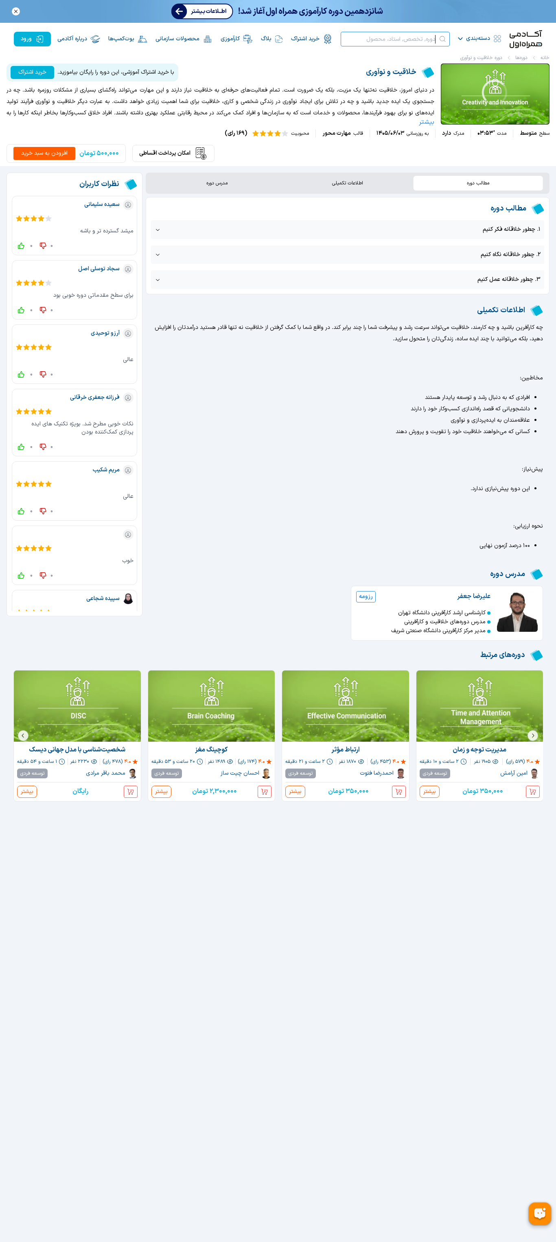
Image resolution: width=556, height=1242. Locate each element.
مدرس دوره (217, 183)
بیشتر (426, 122)
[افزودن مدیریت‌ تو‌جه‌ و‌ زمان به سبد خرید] (533, 792)
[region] (495, 94)
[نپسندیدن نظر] (41, 246)
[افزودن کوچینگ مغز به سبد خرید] (264, 792)
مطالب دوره (478, 183)
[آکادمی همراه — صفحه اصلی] (526, 39)
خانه (545, 57)
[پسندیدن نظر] (21, 246)
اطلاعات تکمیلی (347, 183)
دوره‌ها (521, 57)
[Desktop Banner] (278, 11)
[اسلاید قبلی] (533, 735)
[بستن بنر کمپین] (16, 11)
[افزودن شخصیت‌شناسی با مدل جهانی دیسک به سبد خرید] (131, 792)
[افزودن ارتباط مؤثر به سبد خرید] (399, 792)
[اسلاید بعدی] (23, 735)
